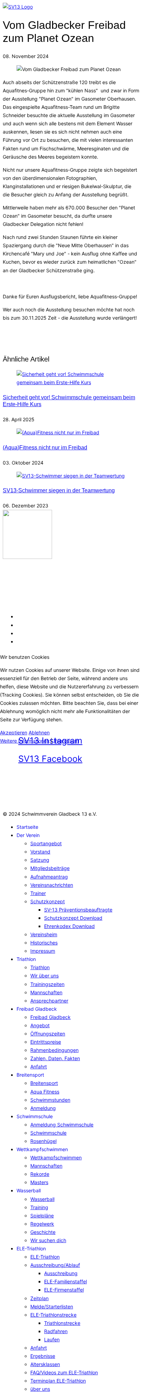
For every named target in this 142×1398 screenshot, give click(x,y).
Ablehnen (39, 732)
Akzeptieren (13, 732)
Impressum (66, 741)
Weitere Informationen (24, 741)
